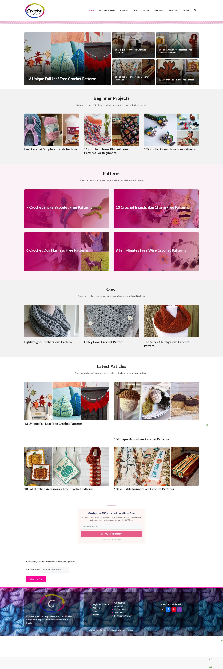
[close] (210, 659)
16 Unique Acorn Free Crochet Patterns (141, 439)
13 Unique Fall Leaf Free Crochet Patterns (53, 424)
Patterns (124, 10)
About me (172, 10)
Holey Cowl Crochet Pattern (104, 342)
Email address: (33, 569)
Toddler (146, 10)
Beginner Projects (107, 10)
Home (91, 10)
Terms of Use (120, 612)
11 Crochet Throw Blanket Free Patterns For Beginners (106, 151)
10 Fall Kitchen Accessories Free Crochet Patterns (58, 489)
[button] (195, 10)
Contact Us (119, 602)
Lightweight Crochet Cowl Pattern (48, 342)
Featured (159, 10)
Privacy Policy (121, 609)
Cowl (135, 10)
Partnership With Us (123, 615)
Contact (185, 10)
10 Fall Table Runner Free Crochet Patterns (144, 489)
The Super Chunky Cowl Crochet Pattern (166, 344)
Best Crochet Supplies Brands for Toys (50, 149)
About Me (119, 606)
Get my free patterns (111, 533)
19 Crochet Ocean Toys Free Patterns (170, 149)
